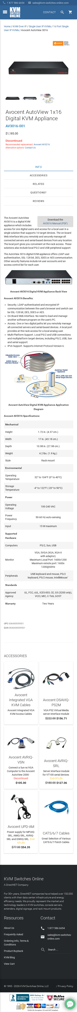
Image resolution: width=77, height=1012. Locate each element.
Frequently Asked (13, 934)
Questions (37, 192)
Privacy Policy (65, 986)
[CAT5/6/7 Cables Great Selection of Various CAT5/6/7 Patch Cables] (56, 806)
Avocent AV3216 (42, 144)
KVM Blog (9, 957)
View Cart (9, 963)
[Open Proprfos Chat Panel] (70, 1004)
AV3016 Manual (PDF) (55, 223)
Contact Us (30, 147)
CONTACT (49, 12)
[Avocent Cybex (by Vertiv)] (61, 45)
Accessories (38, 175)
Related (38, 184)
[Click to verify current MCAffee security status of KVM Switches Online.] (57, 1001)
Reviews (38, 201)
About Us (9, 928)
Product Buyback (13, 951)
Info (38, 166)
